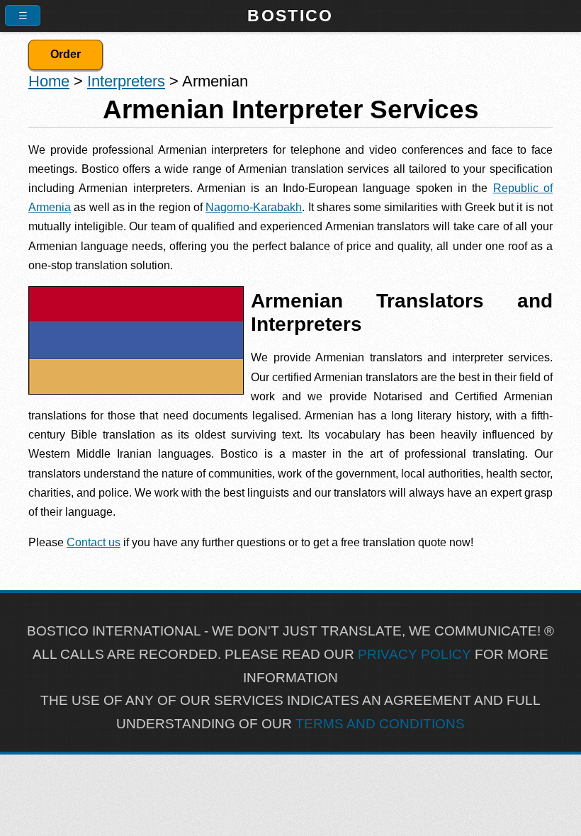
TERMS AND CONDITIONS (380, 723)
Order (65, 54)
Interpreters (126, 81)
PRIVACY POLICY (414, 654)
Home (48, 81)
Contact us (93, 542)
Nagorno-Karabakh (253, 207)
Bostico (290, 15)
